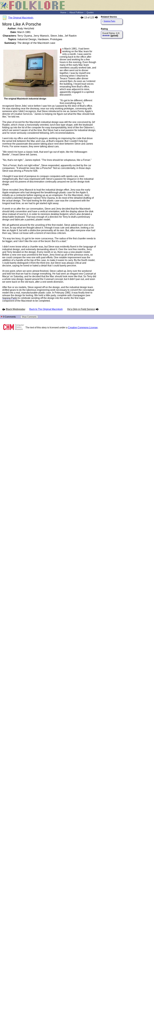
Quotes (90, 12)
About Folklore (76, 12)
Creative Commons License (83, 327)
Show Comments (29, 317)
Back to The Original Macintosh (46, 309)
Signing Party (109, 21)
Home (63, 12)
